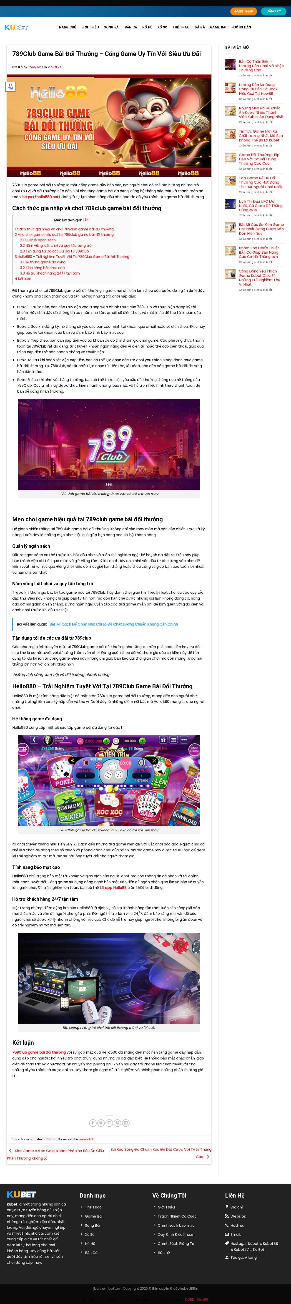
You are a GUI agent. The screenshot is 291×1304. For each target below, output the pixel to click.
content (54, 67)
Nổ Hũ (147, 27)
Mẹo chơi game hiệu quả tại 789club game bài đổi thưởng (64, 234)
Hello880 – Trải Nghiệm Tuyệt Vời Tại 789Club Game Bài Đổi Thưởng (72, 256)
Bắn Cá (131, 27)
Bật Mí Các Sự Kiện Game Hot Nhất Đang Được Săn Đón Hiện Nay (261, 229)
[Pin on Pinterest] (117, 1123)
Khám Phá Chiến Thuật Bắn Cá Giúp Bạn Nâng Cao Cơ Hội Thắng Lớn (259, 252)
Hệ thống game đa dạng (42, 262)
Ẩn (86, 220)
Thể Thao (181, 27)
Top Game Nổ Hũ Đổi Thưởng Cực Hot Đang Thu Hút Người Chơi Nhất (260, 182)
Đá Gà (200, 27)
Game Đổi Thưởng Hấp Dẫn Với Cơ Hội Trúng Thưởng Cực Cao (259, 159)
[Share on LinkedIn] (126, 1123)
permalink (86, 1139)
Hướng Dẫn (241, 27)
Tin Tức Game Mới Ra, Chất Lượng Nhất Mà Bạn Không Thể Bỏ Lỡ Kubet (261, 135)
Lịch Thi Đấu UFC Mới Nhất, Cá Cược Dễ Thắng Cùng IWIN (261, 205)
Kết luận (23, 278)
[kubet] (27, 27)
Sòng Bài (112, 27)
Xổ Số (162, 27)
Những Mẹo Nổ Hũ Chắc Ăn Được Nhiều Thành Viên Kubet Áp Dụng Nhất (261, 112)
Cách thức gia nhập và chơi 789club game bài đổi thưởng (64, 229)
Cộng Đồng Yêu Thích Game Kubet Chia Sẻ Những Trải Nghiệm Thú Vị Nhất (259, 278)
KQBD (189, 1299)
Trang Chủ (66, 27)
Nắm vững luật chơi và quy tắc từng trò (56, 245)
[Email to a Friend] (109, 1123)
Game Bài (218, 27)
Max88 (202, 1299)
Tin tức (52, 1139)
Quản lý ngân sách (38, 240)
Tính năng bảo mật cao (42, 267)
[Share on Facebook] (93, 1123)
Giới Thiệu (90, 27)
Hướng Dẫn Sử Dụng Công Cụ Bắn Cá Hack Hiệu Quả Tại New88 (258, 89)
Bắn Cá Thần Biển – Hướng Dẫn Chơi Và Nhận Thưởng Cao (261, 66)
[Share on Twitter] (101, 1123)
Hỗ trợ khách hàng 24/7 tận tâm (50, 273)
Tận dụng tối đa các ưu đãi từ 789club (54, 251)
